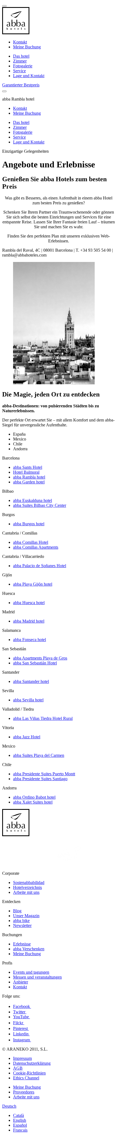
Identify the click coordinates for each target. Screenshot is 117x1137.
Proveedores (23, 1092)
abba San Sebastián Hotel (35, 663)
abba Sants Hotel (27, 467)
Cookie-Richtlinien (29, 1073)
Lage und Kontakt (28, 75)
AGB (18, 1068)
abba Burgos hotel (28, 523)
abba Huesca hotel (29, 602)
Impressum (22, 1058)
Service (19, 70)
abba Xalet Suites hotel (33, 802)
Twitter (19, 1012)
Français (20, 1130)
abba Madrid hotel (28, 621)
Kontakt (20, 42)
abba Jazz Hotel (26, 737)
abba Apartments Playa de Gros (40, 658)
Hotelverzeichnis (27, 887)
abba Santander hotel (31, 681)
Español (20, 1125)
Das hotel (21, 56)
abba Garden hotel (29, 482)
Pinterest (21, 1028)
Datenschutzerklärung (32, 1063)
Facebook (22, 1006)
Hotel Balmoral (26, 472)
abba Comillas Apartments (35, 547)
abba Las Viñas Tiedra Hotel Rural (43, 718)
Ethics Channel (26, 1078)
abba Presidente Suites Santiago (40, 778)
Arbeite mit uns (26, 892)
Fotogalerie (22, 66)
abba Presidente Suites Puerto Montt (44, 773)
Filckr (18, 1022)
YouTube (21, 1016)
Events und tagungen (31, 972)
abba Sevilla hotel (28, 700)
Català (18, 1115)
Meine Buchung (27, 47)
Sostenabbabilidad (28, 882)
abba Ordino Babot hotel (34, 797)
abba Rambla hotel (29, 477)
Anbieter (20, 982)
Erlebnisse (22, 944)
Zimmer (20, 61)
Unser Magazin (26, 915)
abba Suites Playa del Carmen (38, 755)
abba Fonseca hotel (29, 639)
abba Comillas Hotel (30, 542)
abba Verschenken (28, 949)
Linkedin (21, 1034)
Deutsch (9, 1106)
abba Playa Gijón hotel (32, 584)
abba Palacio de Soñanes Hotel (39, 565)
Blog (17, 910)
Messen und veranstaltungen (37, 977)
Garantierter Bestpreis (20, 85)
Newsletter (22, 925)
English (19, 1120)
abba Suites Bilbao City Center (39, 505)
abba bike (21, 920)
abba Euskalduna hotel (32, 500)
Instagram (22, 1040)
